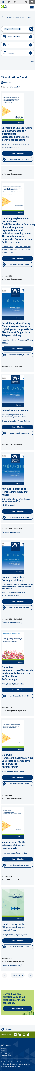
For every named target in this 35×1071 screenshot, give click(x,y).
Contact (3, 1048)
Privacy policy (5, 1053)
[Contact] (26, 2)
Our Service (9, 17)
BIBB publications (20, 17)
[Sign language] (9, 2)
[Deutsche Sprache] (3, 2)
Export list (7, 82)
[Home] (4, 6)
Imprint (3, 1051)
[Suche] (32, 2)
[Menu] (31, 8)
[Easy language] (14, 2)
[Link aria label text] (31, 29)
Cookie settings (6, 1055)
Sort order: (4, 87)
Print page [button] (8, 1029)
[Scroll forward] (30, 975)
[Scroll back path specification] (3, 17)
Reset (32, 61)
